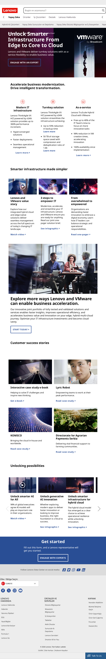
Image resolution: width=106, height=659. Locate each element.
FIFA (3, 630)
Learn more (22, 152)
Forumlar (92, 622)
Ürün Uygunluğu (95, 613)
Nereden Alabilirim (96, 602)
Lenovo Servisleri (51, 635)
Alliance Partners (29, 33)
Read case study (65, 400)
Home (10, 33)
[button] (103, 10)
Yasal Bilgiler (6, 621)
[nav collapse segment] (102, 17)
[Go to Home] (10, 10)
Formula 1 (5, 634)
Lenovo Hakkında (8, 605)
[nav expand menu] (3, 17)
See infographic (50, 228)
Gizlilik (40, 650)
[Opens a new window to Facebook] (64, 569)
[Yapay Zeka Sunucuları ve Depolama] (54, 24)
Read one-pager (80, 234)
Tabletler (48, 620)
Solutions (17, 33)
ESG (2, 617)
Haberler (4, 609)
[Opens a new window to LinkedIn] (83, 569)
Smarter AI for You (52, 639)
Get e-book (16, 400)
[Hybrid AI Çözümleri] (20, 24)
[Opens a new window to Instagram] (74, 569)
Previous (6, 507)
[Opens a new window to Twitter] (69, 569)
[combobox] (62, 10)
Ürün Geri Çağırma (96, 618)
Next (96, 507)
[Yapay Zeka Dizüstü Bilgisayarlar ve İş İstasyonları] (100, 24)
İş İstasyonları (50, 616)
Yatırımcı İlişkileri (7, 613)
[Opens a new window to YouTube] (78, 569)
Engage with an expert (24, 62)
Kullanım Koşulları (61, 650)
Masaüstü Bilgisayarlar (49, 610)
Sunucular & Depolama (49, 629)
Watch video (17, 234)
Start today (20, 329)
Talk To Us (97, 655)
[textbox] (19, 583)
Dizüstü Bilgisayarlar (52, 605)
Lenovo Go (5, 638)
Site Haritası (49, 650)
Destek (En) (93, 626)
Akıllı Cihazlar (50, 624)
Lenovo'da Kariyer (8, 625)
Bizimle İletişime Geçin (95, 608)
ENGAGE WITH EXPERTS (53, 557)
